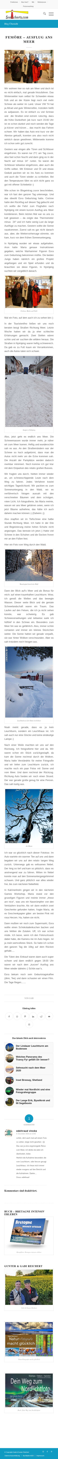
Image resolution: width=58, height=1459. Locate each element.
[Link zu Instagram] (43, 1451)
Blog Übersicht (11, 23)
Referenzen (42, 2)
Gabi (31, 998)
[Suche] (43, 14)
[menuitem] (14, 2)
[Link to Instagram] (29, 1024)
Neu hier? (24, 2)
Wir (33, 2)
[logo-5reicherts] (24, 14)
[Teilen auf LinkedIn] (33, 1016)
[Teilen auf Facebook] (9, 1016)
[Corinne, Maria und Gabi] (29, 66)
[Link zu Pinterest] (51, 1451)
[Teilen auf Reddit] (41, 1016)
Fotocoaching (28, 6)
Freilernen (14, 2)
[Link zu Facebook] (47, 1451)
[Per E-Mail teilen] (49, 1016)
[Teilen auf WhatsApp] (17, 1016)
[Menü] (50, 14)
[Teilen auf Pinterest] (25, 1016)
